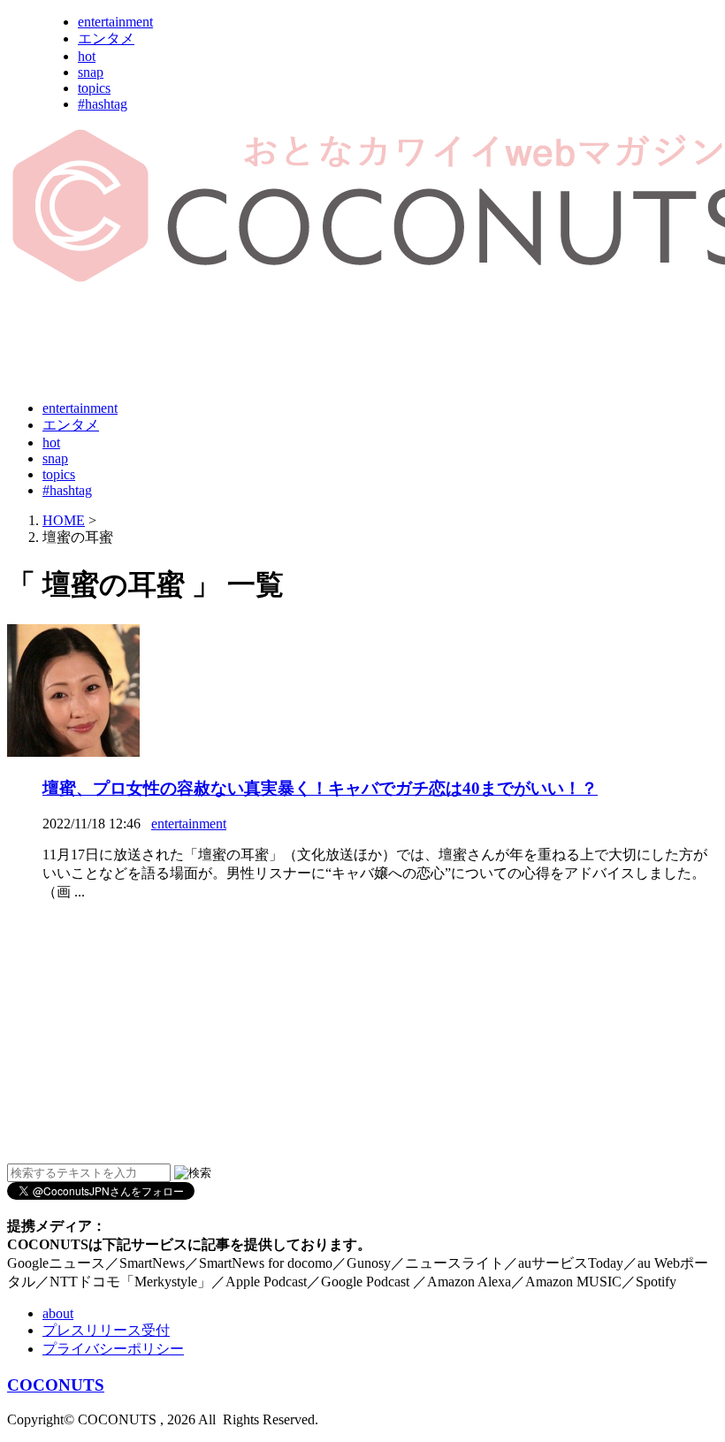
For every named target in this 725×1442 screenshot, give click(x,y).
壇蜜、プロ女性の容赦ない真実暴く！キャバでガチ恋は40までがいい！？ (320, 788)
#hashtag (102, 103)
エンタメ (106, 38)
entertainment (115, 21)
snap (90, 72)
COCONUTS (55, 1385)
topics (94, 87)
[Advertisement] (329, 343)
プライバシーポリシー (113, 1348)
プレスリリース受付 (106, 1330)
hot (86, 56)
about (57, 1313)
